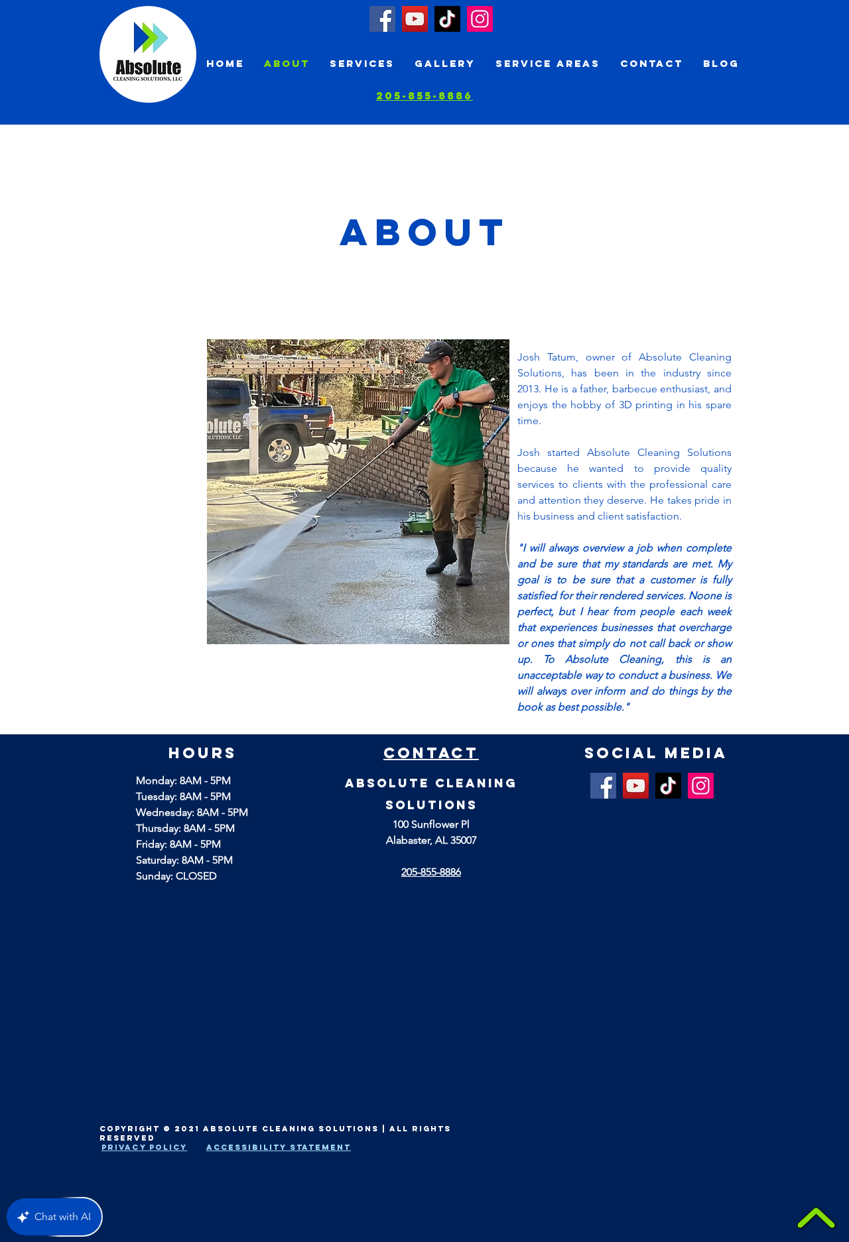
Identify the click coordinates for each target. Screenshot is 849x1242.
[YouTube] (415, 19)
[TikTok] (447, 19)
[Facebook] (382, 19)
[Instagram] (480, 19)
